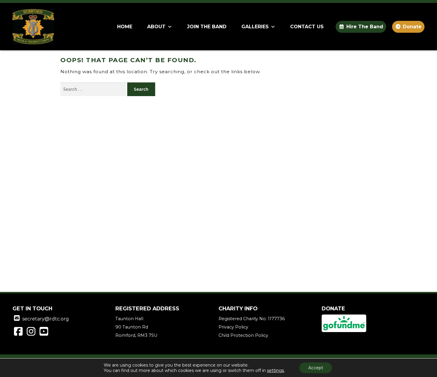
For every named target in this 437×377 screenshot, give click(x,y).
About (156, 26)
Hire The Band (364, 26)
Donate (412, 26)
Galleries (255, 26)
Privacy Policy (233, 327)
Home (124, 26)
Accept (315, 367)
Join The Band (207, 26)
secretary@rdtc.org (45, 319)
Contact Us (307, 26)
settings (275, 370)
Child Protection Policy (243, 335)
